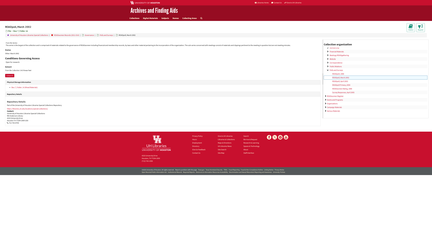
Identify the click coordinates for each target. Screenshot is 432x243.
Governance (89, 35)
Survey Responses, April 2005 (343, 92)
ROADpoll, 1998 (338, 74)
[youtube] (286, 137)
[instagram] (280, 137)
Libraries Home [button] (263, 2)
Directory (195, 146)
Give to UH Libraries (225, 136)
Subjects (165, 18)
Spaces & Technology (251, 146)
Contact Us (196, 153)
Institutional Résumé (175, 172)
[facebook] (269, 137)
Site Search (222, 149)
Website (333, 59)
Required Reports (189, 172)
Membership (334, 48)
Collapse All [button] (9, 75)
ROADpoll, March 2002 (340, 77)
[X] (274, 137)
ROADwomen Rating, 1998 (342, 89)
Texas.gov (201, 170)
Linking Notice (268, 170)
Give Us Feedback (198, 149)
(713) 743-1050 (147, 161)
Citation (410, 30)
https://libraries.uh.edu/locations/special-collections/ (27, 109)
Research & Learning (251, 143)
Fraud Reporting (234, 170)
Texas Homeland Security (214, 170)
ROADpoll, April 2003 (340, 81)
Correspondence (336, 63)
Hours (194, 139)
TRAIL (226, 170)
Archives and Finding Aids (154, 10)
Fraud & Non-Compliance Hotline (252, 170)
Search (246, 136)
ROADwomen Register (335, 96)
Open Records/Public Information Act (154, 172)
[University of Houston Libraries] (156, 143)
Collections (134, 18)
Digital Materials (150, 18)
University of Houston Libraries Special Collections (29, 35)
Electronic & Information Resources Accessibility (212, 172)
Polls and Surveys (106, 35)
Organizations (332, 103)
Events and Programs (335, 100)
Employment (197, 143)
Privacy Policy (197, 136)
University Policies (279, 172)
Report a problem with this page (186, 170)
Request (420, 30)
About (245, 149)
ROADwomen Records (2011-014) (66, 35)
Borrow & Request (250, 139)
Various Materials (333, 111)
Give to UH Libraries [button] (294, 2)
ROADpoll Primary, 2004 (341, 85)
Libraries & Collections (226, 139)
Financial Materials (337, 51)
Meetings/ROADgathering (339, 55)
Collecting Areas (189, 18)
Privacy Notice (279, 170)
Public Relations (336, 66)
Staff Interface (248, 153)
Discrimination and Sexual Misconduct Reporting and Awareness (250, 172)
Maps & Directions (224, 143)
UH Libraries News (225, 146)
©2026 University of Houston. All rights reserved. (158, 170)
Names (176, 18)
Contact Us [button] (278, 2)
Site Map (221, 153)
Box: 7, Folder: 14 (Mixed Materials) (24, 87)
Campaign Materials (334, 107)
